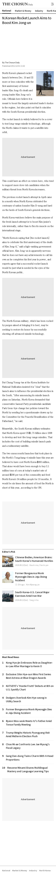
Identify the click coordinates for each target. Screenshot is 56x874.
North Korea (45, 870)
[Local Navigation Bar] (52, 4)
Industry (33, 870)
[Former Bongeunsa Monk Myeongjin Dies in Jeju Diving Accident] (7, 577)
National (6, 870)
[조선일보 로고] (17, 4)
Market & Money (19, 870)
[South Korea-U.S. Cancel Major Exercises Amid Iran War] (7, 596)
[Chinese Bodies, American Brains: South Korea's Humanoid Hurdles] (7, 561)
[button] (52, 4)
